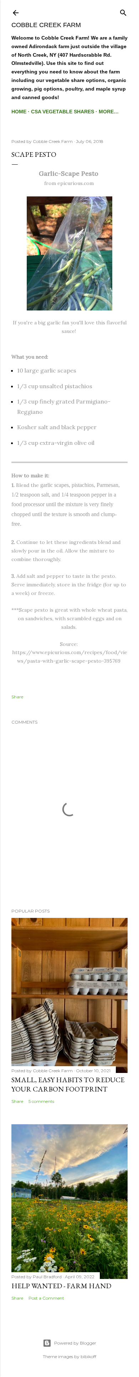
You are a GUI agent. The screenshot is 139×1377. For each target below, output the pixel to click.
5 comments (41, 1101)
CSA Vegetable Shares (62, 111)
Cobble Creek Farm (46, 25)
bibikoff (88, 1356)
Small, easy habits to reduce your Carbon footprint (67, 1084)
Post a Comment (46, 1298)
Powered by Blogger (75, 1343)
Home (18, 111)
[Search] (123, 11)
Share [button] (17, 696)
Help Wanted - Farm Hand (61, 1285)
